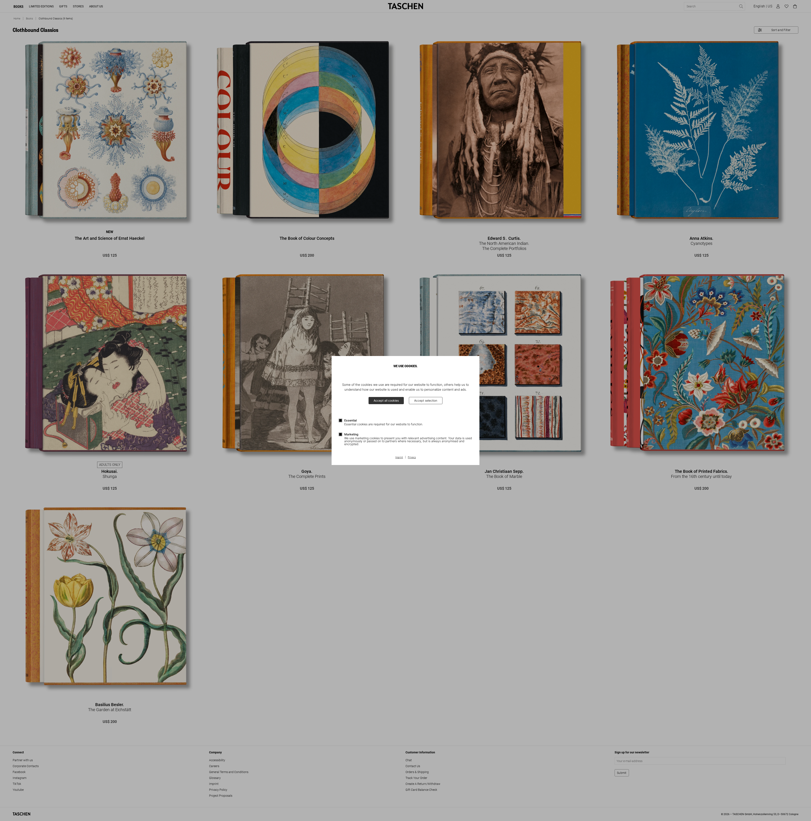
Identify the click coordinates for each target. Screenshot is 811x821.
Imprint (399, 457)
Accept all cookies (386, 400)
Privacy (412, 457)
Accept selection (425, 400)
